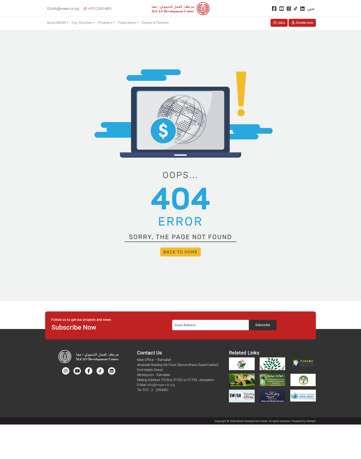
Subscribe (262, 325)
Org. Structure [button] (82, 23)
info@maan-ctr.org (161, 385)
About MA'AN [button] (56, 23)
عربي (311, 8)
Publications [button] (127, 23)
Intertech (311, 421)
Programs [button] (105, 23)
